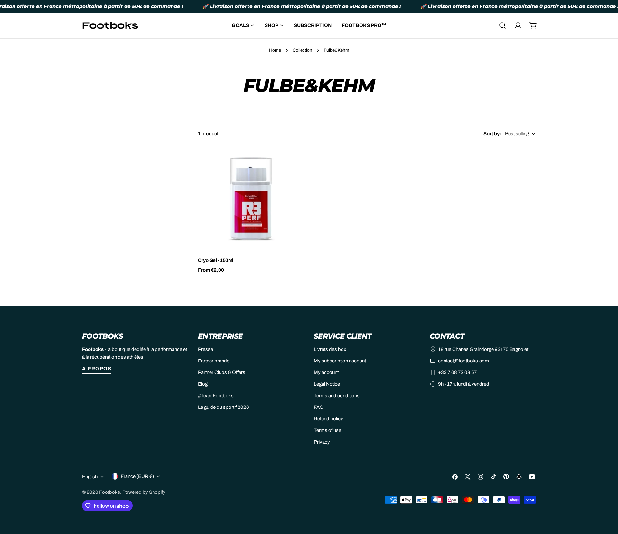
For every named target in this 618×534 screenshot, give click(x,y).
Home (275, 50)
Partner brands (213, 360)
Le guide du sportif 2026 (223, 407)
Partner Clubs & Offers (221, 372)
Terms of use (327, 430)
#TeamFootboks (216, 395)
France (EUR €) (137, 476)
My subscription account (340, 360)
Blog (203, 384)
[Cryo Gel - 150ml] (251, 198)
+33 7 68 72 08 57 (457, 372)
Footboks (109, 492)
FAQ (318, 407)
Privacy (322, 442)
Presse (205, 349)
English (90, 476)
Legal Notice (327, 384)
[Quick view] (295, 159)
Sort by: (492, 133)
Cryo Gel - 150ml (215, 260)
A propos (96, 368)
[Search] (502, 25)
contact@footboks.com (463, 360)
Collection (302, 50)
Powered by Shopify (143, 492)
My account (326, 372)
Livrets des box (330, 349)
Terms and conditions (337, 395)
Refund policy (328, 418)
